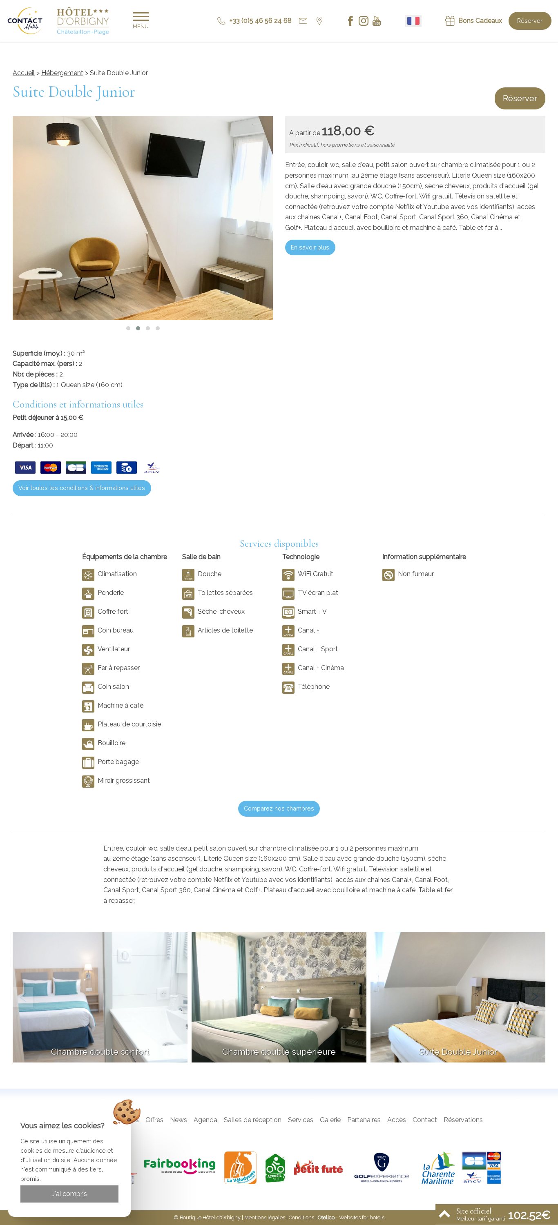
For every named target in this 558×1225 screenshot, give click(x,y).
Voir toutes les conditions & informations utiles (81, 487)
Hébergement (62, 73)
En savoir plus (310, 247)
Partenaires (364, 1120)
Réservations (463, 1120)
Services (300, 1120)
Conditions (301, 1217)
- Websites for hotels (351, 1217)
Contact (425, 1120)
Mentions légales (264, 1217)
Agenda (205, 1120)
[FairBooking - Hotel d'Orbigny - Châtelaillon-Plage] (181, 1167)
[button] (128, 328)
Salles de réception (252, 1120)
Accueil (24, 73)
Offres (154, 1120)
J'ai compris (69, 1194)
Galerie (330, 1120)
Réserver (529, 20)
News (178, 1120)
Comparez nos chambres (279, 808)
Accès (396, 1120)
